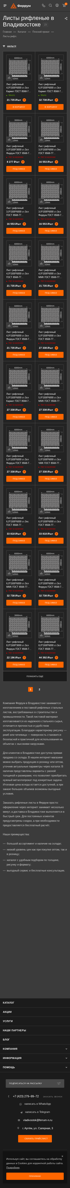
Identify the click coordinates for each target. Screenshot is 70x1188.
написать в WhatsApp (37, 1103)
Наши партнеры (14, 1030)
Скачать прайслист (36, 1139)
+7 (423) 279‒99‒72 (26, 1096)
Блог (6, 1039)
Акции (7, 1012)
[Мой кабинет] (57, 5)
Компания (10, 1049)
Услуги (8, 1021)
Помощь (9, 1067)
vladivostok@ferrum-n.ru (37, 1120)
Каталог (8, 1002)
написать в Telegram (37, 1111)
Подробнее (13, 1167)
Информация (12, 1058)
